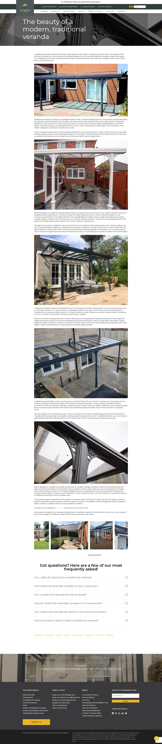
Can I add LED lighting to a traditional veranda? (63, 577)
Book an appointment (50, 6)
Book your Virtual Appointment (64, 700)
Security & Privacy (89, 705)
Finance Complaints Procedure (34, 708)
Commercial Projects (90, 695)
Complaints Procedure (31, 700)
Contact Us (121, 11)
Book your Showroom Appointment (66, 697)
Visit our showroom (105, 6)
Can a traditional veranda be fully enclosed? (60, 594)
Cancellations (28, 697)
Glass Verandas (77, 635)
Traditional (109, 635)
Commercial (110, 11)
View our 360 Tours (59, 708)
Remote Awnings (69, 11)
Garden (66, 635)
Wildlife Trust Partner (95, 11)
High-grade (99, 635)
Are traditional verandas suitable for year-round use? (66, 586)
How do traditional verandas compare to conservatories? (68, 603)
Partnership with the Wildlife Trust (95, 703)
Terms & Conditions (89, 708)
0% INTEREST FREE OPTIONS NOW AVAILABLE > (81, 2)
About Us (82, 11)
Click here (60, 508)
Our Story (85, 700)
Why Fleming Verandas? (91, 710)
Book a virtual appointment (70, 6)
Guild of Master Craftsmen (92, 716)
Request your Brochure (61, 703)
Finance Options (88, 697)
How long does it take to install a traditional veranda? (66, 620)
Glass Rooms (55, 11)
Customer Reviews (30, 703)
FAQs (25, 705)
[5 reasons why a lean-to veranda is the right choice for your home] (81, 668)
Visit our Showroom (59, 705)
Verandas (44, 11)
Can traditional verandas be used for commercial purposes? (70, 611)
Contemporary (49, 635)
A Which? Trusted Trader (91, 713)
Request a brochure (89, 6)
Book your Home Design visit (63, 695)
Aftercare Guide (29, 695)
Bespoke (38, 635)
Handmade (88, 635)
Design (59, 635)
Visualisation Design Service (33, 713)
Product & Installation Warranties (35, 710)
